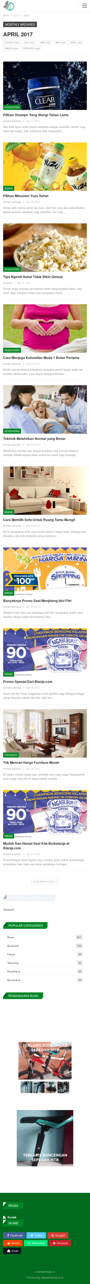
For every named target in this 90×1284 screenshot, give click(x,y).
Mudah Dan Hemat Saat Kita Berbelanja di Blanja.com (36, 845)
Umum (11, 954)
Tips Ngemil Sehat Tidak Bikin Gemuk (33, 276)
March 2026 (11, 48)
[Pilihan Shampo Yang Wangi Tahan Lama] (45, 86)
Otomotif (8, 909)
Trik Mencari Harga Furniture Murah (31, 762)
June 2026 (45, 42)
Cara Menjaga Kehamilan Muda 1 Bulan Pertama (41, 357)
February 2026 (31, 48)
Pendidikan (13, 971)
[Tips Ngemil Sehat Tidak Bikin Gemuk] (45, 247)
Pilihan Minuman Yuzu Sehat (25, 195)
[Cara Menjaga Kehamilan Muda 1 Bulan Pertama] (45, 328)
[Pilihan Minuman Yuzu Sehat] (45, 166)
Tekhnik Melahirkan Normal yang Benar (34, 438)
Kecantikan (13, 980)
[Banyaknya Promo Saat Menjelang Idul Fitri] (45, 571)
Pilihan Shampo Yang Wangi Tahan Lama (35, 114)
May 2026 (60, 42)
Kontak (12, 1217)
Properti (11, 755)
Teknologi (13, 963)
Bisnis (9, 188)
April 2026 (76, 42)
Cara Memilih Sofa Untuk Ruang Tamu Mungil (39, 519)
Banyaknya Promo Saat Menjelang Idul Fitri (37, 600)
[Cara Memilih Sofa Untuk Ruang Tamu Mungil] (45, 490)
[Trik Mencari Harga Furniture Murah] (45, 733)
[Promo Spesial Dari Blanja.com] (45, 652)
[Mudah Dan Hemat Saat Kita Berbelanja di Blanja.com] (45, 814)
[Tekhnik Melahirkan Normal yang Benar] (45, 409)
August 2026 (12, 42)
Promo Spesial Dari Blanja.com (27, 681)
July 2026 (29, 42)
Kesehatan (12, 107)
